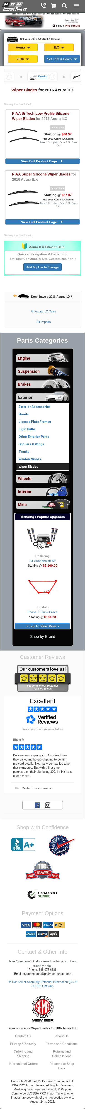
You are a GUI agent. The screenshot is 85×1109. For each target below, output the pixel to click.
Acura (21, 47)
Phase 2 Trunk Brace (42, 612)
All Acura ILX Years (43, 311)
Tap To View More (42, 626)
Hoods (24, 414)
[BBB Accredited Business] (23, 844)
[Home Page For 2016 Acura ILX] (14, 5)
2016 (21, 59)
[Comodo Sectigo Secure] (42, 895)
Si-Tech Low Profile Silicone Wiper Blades (40, 116)
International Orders (23, 1063)
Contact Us (23, 1036)
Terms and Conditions (62, 1044)
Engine (24, 358)
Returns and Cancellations (61, 1054)
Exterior (25, 397)
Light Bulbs (27, 429)
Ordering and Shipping (23, 1054)
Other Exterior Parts (34, 437)
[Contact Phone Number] (43, 6)
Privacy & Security (23, 1044)
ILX (57, 47)
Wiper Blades (28, 466)
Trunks (24, 451)
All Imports (43, 322)
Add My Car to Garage (42, 267)
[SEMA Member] (42, 1008)
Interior (25, 492)
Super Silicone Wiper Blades (44, 176)
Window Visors (30, 459)
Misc (22, 504)
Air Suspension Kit (42, 561)
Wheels (25, 478)
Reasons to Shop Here (61, 1066)
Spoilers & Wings (31, 444)
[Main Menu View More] (77, 6)
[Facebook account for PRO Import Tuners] (37, 805)
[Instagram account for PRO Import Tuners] (47, 805)
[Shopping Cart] (54, 6)
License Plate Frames (35, 422)
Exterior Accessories (35, 407)
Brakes (24, 384)
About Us (61, 1036)
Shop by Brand (42, 636)
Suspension (29, 371)
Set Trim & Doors (60, 59)
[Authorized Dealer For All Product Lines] (62, 845)
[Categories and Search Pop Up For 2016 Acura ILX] (64, 6)
